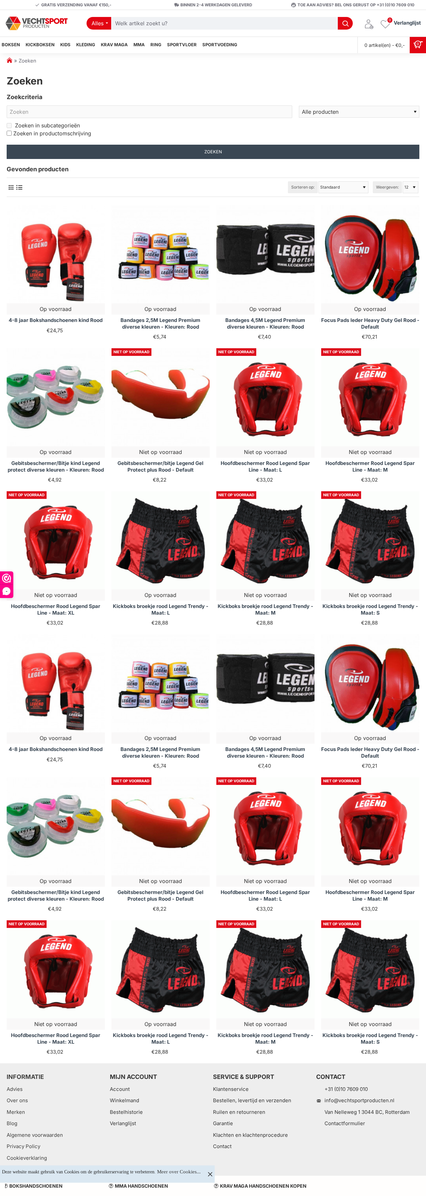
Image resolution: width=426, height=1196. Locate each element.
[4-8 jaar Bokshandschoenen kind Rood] (56, 254)
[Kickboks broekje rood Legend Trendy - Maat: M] (265, 540)
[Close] (210, 1174)
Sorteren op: (303, 187)
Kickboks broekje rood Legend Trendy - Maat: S (370, 609)
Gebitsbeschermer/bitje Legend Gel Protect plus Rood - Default (160, 466)
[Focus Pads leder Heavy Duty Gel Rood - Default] (370, 254)
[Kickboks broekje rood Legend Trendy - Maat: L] (160, 540)
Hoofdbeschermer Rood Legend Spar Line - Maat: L (265, 466)
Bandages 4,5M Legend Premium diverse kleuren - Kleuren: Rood (265, 323)
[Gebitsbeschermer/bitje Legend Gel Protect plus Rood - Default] (160, 397)
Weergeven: (387, 187)
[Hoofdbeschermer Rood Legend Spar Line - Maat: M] (370, 397)
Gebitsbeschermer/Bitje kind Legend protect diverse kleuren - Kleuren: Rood (56, 466)
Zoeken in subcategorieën (46, 125)
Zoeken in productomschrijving (52, 133)
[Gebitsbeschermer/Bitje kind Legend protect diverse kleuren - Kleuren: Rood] (56, 397)
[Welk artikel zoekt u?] (345, 23)
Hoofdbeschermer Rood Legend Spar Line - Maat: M (370, 466)
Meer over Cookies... (179, 1171)
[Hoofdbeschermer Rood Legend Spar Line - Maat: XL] (56, 540)
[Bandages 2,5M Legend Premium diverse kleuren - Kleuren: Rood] (160, 254)
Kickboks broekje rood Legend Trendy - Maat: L (160, 609)
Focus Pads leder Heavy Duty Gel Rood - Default (370, 323)
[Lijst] (19, 187)
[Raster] (11, 187)
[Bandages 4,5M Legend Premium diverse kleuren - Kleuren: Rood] (265, 254)
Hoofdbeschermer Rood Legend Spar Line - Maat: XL (55, 609)
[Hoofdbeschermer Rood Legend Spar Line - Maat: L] (265, 397)
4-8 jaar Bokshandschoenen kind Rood (56, 320)
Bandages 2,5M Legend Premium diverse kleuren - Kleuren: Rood (160, 323)
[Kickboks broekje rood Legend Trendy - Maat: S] (370, 540)
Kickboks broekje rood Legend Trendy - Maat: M (265, 609)
